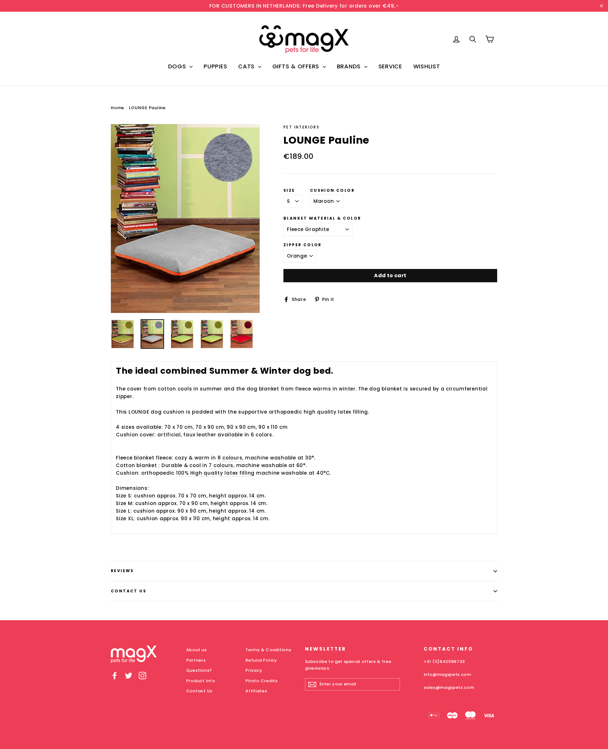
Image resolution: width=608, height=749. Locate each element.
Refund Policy (261, 660)
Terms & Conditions (268, 650)
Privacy (253, 670)
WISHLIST (426, 66)
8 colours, (231, 457)
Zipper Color (302, 244)
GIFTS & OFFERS (296, 66)
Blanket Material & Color (322, 218)
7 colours (221, 465)
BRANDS (350, 66)
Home (117, 108)
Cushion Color (332, 190)
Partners (196, 660)
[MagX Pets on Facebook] (114, 675)
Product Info (200, 681)
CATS (247, 66)
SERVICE (390, 66)
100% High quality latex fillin (213, 473)
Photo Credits (261, 681)
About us (196, 650)
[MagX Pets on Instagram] (142, 675)
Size (289, 190)
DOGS (178, 66)
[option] (185, 218)
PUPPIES (215, 66)
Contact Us (128, 591)
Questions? (199, 670)
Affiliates (256, 691)
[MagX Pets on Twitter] (128, 675)
